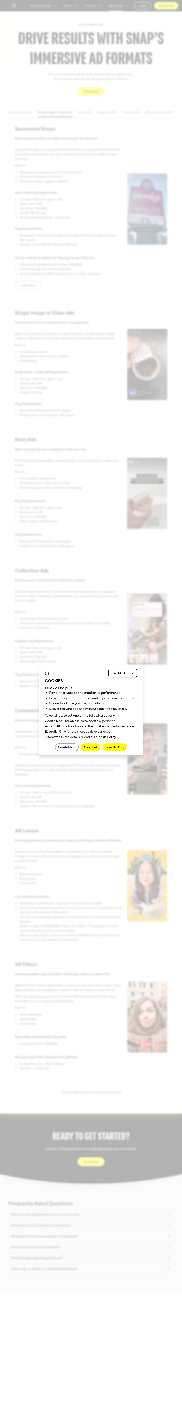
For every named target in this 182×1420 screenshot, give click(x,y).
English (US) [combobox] (118, 673)
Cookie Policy (106, 737)
